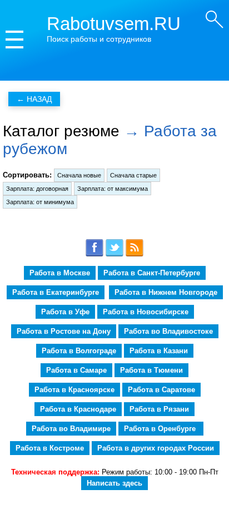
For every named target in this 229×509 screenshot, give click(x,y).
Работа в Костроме (50, 448)
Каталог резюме (61, 131)
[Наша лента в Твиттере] (114, 254)
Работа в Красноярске (74, 390)
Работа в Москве (59, 273)
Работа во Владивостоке (168, 331)
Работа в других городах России (155, 448)
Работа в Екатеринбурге (55, 292)
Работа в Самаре (76, 370)
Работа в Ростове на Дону (64, 331)
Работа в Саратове (161, 390)
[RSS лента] (134, 254)
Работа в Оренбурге (161, 428)
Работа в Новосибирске (145, 312)
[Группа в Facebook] (94, 254)
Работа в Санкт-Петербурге (151, 273)
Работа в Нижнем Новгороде (165, 292)
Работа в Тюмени (151, 370)
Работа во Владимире (71, 428)
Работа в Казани (159, 351)
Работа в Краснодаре (78, 409)
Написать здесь (114, 483)
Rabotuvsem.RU (114, 23)
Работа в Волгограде (79, 351)
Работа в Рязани (159, 409)
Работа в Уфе (65, 312)
